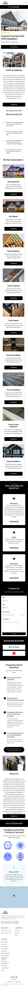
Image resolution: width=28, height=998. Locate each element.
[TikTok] (11, 977)
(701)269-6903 (15, 7)
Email (3, 604)
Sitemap (14, 979)
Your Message (5, 619)
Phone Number (6, 612)
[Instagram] (14, 977)
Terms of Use (10, 981)
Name (3, 597)
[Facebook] (16, 977)
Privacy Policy (18, 981)
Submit (14, 633)
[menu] (26, 2)
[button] (14, 749)
